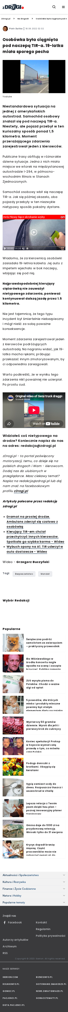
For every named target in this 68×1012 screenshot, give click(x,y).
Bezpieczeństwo (24, 573)
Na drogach (23, 18)
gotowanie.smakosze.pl (50, 984)
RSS (5, 953)
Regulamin (43, 929)
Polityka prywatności (50, 936)
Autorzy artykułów (15, 940)
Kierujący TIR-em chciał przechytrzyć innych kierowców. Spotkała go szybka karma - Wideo (35, 536)
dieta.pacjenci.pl (14, 1005)
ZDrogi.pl (6, 18)
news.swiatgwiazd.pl (49, 991)
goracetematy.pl (47, 998)
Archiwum (10, 946)
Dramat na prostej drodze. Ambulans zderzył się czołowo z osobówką (32, 521)
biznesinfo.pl (44, 977)
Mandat (45, 573)
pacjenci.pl (10, 998)
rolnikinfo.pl (11, 984)
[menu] (63, 7)
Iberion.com (10, 977)
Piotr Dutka (15, 28)
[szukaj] (54, 7)
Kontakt (41, 922)
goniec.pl (9, 991)
